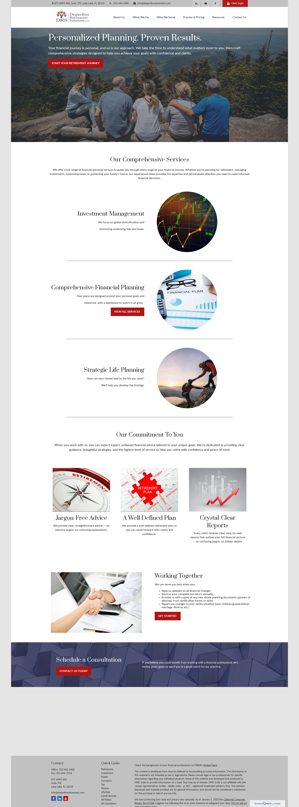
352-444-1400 (121, 3)
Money (105, 788)
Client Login (237, 3)
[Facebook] (215, 3)
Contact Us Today (74, 671)
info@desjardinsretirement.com (154, 3)
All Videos (106, 800)
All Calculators (108, 803)
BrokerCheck (210, 765)
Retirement (107, 769)
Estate (104, 777)
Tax (103, 784)
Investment (107, 773)
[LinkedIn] (196, 3)
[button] (119, 17)
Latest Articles (108, 796)
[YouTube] (206, 3)
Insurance (106, 781)
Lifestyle (105, 792)
